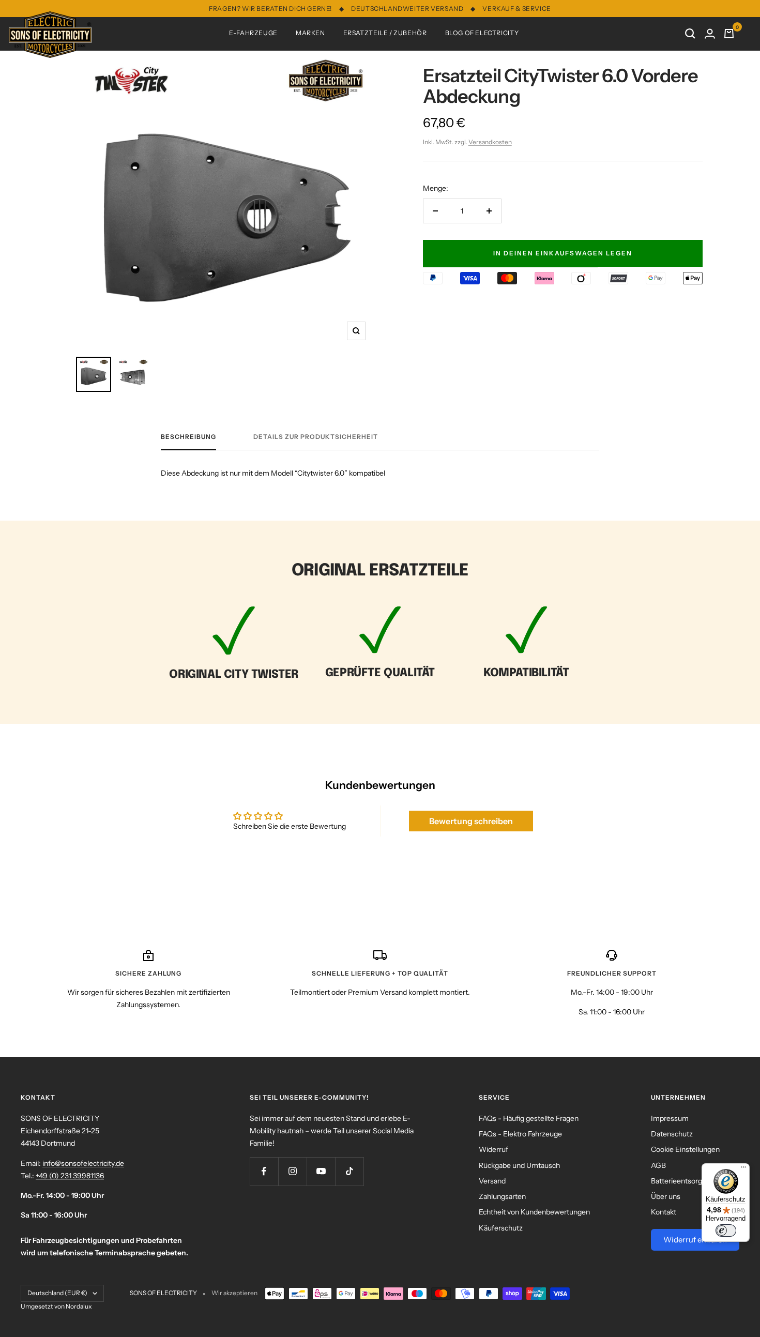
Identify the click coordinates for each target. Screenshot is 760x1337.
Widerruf (493, 1149)
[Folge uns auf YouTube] (321, 1171)
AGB (658, 1165)
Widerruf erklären (695, 1239)
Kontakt (663, 1212)
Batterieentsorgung (683, 1181)
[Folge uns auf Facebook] (264, 1171)
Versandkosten (490, 142)
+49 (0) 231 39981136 (70, 1175)
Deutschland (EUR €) (57, 1293)
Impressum (670, 1118)
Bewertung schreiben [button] (471, 821)
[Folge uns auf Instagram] (292, 1171)
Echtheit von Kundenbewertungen (534, 1212)
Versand (492, 1181)
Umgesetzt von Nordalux (56, 1306)
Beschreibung (188, 436)
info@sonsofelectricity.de (83, 1163)
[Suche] (690, 33)
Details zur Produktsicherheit (315, 436)
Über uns (665, 1196)
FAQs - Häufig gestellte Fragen (529, 1118)
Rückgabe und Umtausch (519, 1165)
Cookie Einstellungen (685, 1149)
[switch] (726, 1230)
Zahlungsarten (502, 1196)
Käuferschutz (501, 1228)
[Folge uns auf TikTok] (349, 1171)
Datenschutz (672, 1133)
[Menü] (743, 1169)
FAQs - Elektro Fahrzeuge (520, 1133)
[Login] (710, 33)
